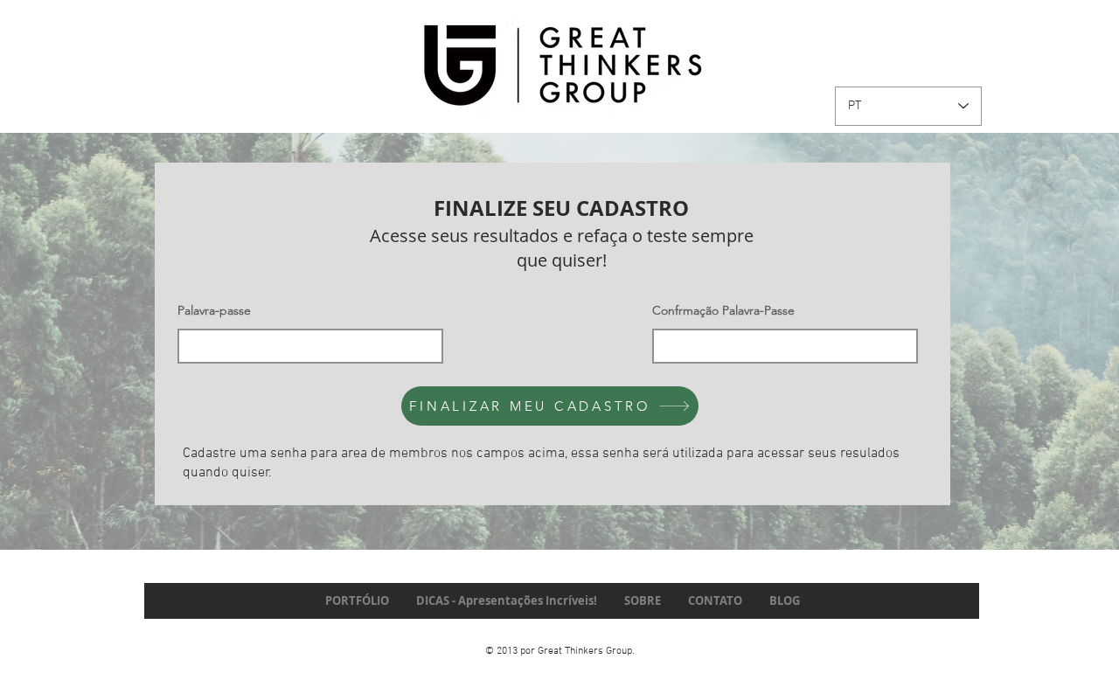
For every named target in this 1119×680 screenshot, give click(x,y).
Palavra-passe (214, 310)
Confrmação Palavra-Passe (723, 310)
